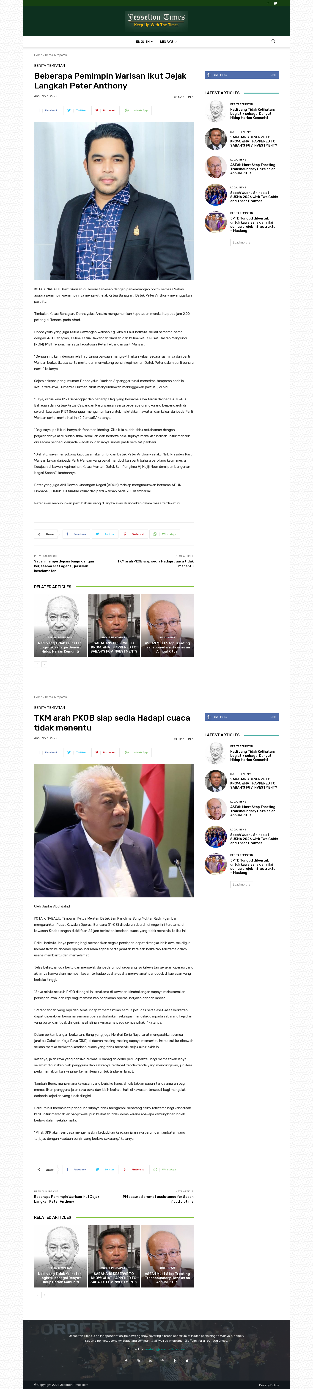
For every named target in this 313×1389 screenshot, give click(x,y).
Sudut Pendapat (113, 637)
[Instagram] (138, 1360)
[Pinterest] (162, 1360)
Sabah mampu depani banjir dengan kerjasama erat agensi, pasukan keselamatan (64, 566)
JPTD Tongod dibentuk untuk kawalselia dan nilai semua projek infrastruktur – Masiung (253, 224)
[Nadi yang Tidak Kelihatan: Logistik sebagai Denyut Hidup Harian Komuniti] (60, 625)
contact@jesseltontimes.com (165, 1349)
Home (38, 55)
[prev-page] (37, 664)
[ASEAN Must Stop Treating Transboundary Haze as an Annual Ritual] (167, 625)
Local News (167, 637)
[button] (273, 42)
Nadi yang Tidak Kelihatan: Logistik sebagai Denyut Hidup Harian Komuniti (60, 647)
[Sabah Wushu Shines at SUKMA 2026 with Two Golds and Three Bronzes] (216, 195)
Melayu (166, 41)
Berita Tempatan (56, 55)
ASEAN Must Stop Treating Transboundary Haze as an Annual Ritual (167, 647)
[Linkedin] (150, 1360)
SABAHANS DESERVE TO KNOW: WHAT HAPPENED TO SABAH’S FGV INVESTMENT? (114, 647)
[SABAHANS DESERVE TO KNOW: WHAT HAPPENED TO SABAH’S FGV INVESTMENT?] (114, 625)
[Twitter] (275, 3)
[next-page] (44, 664)
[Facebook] (267, 3)
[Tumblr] (174, 1360)
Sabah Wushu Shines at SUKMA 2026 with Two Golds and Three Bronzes (254, 197)
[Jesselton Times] (156, 21)
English (143, 41)
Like (273, 75)
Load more (240, 242)
